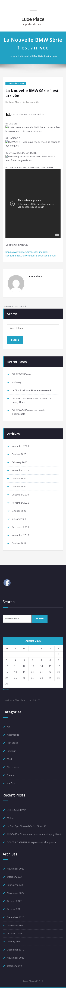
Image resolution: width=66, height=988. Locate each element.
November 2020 (20, 502)
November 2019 (20, 535)
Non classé (13, 767)
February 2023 (19, 462)
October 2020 (19, 510)
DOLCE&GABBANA (21, 374)
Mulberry (16, 382)
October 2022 (19, 478)
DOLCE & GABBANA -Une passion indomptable (31, 842)
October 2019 (19, 543)
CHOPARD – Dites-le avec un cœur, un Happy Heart (34, 834)
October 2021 (19, 486)
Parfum (11, 783)
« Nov (6, 689)
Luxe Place (33, 19)
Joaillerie (11, 750)
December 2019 (20, 527)
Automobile (32, 102)
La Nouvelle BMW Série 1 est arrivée (37, 56)
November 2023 (20, 446)
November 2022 (20, 470)
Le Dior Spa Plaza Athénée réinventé (31, 390)
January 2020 (19, 518)
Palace (10, 775)
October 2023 (19, 454)
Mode (10, 759)
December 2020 (20, 494)
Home (12, 56)
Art (8, 726)
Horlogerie (12, 742)
